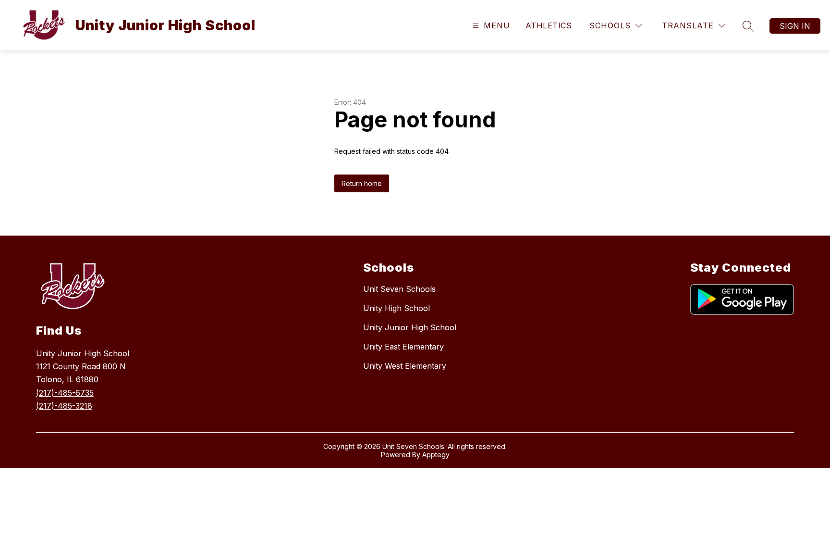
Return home (362, 183)
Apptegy (436, 454)
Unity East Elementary (403, 346)
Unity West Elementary (404, 366)
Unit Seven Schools (399, 289)
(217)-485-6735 (65, 393)
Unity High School (396, 308)
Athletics (548, 25)
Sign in (795, 26)
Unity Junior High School (409, 327)
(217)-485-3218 (64, 406)
